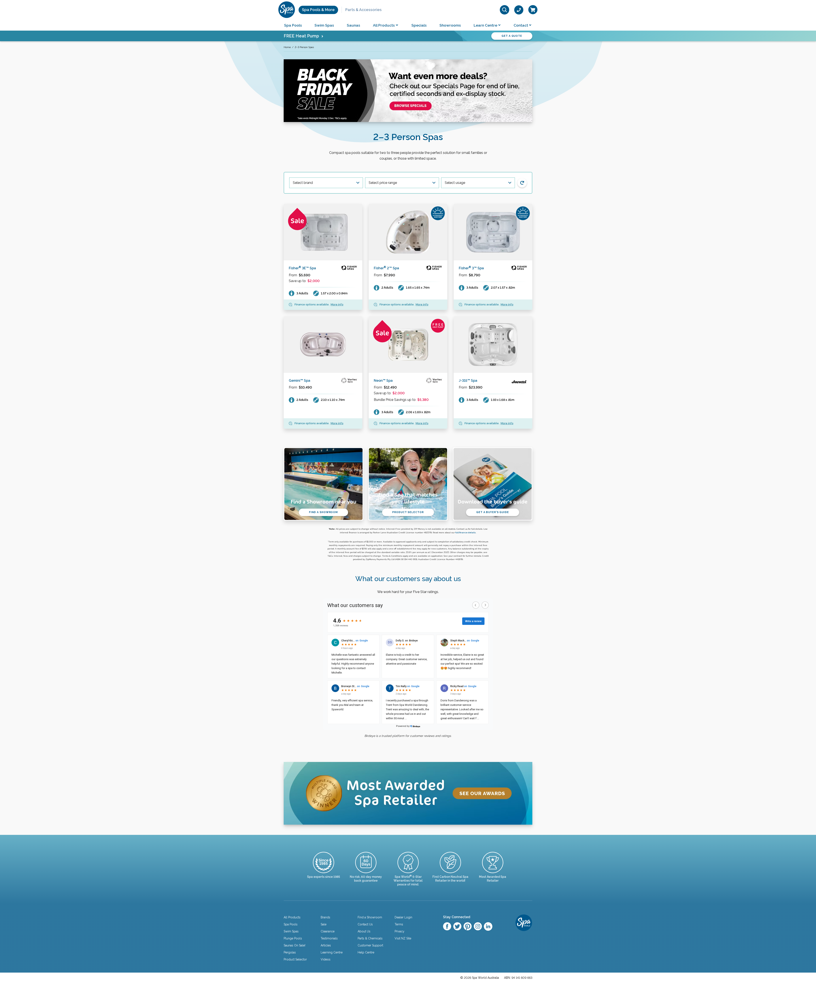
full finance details (465, 532)
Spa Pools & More (318, 9)
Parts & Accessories (363, 9)
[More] (323, 232)
